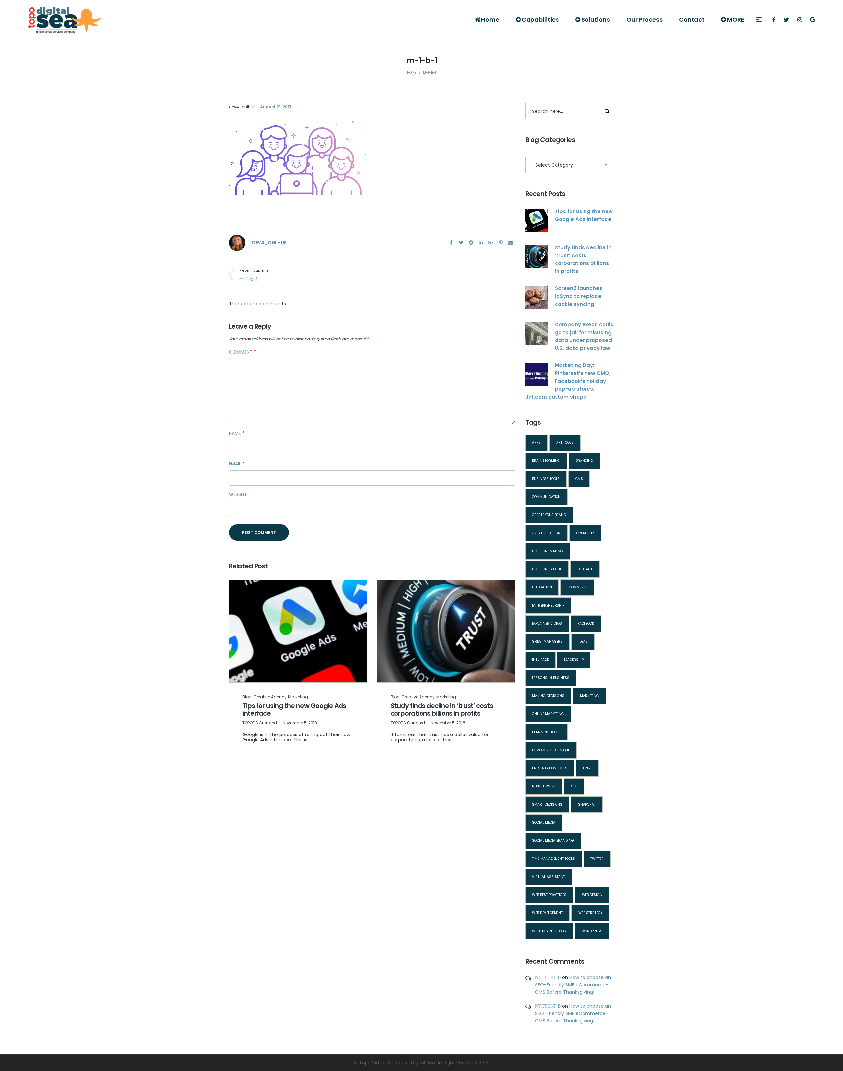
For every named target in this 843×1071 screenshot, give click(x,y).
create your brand (549, 514)
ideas (583, 641)
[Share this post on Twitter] (461, 243)
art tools (565, 442)
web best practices (549, 894)
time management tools (553, 858)
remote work (544, 786)
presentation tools (549, 768)
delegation (542, 587)
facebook (586, 623)
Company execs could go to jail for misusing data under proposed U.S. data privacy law (584, 336)
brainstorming (546, 460)
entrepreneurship (548, 605)
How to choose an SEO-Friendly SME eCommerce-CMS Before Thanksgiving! (573, 984)
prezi (587, 768)
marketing (589, 695)
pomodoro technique (551, 750)
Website (238, 494)
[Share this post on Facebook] (451, 243)
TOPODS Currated (259, 723)
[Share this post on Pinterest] (500, 243)
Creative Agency (269, 697)
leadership (574, 659)
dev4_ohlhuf (242, 107)
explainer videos (547, 623)
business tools (546, 478)
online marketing (548, 713)
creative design (546, 533)
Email (237, 464)
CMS (579, 478)
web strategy (590, 912)
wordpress (592, 931)
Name (237, 433)
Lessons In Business (550, 677)
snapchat (587, 804)
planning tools (546, 732)
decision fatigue (547, 569)
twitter (597, 858)
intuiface (540, 659)
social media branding (553, 840)
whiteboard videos (549, 931)
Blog (247, 697)
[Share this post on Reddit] (471, 243)
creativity (585, 533)
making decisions (548, 695)
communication (546, 496)
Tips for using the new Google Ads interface (294, 709)
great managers (547, 641)
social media (543, 822)
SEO (574, 786)
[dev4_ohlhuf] (237, 242)
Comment (242, 352)
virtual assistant (548, 876)
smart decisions (547, 804)
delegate (585, 569)
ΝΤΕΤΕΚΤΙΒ (548, 977)
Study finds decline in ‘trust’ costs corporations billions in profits (442, 709)
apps (536, 442)
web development (547, 912)
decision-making (547, 551)
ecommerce (577, 587)
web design (592, 894)
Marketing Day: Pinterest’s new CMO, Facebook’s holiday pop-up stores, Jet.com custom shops (568, 381)
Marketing (298, 697)
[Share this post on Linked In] (481, 243)
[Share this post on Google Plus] (491, 243)
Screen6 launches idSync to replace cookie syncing (578, 296)
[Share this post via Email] (510, 243)
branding (584, 460)
